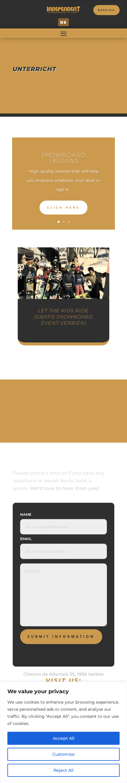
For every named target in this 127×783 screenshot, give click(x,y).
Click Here (63, 207)
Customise (63, 754)
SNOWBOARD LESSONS (63, 157)
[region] (63, 732)
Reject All (63, 770)
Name (25, 514)
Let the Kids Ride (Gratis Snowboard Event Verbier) (63, 317)
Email (26, 539)
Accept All (63, 738)
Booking (106, 10)
